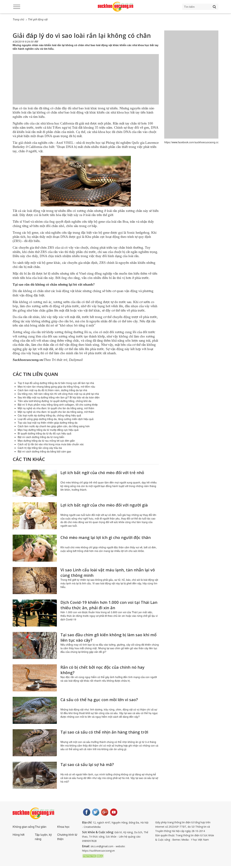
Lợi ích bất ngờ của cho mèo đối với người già (104, 505)
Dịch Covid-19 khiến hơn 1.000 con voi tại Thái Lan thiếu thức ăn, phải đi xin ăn (108, 604)
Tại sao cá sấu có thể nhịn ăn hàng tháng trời (104, 732)
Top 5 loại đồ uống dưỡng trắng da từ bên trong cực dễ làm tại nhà (56, 383)
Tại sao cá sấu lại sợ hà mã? (87, 764)
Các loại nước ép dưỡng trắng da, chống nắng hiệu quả (49, 415)
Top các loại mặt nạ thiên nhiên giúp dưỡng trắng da (47, 422)
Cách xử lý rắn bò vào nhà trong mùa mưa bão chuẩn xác (51, 444)
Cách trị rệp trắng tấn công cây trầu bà (40, 448)
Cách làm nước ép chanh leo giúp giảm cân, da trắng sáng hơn (54, 426)
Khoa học (63, 827)
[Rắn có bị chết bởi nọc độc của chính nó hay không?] (35, 677)
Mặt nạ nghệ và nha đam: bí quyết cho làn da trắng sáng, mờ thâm (56, 408)
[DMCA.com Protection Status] (93, 855)
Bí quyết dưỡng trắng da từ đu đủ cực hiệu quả (44, 433)
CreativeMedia (92, 827)
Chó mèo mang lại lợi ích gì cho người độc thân (105, 537)
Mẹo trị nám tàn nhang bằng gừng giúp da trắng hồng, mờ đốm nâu (56, 386)
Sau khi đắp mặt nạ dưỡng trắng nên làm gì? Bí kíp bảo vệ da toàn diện (59, 397)
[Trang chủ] (115, 7)
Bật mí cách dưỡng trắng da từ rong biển (41, 437)
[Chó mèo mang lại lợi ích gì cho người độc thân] (35, 548)
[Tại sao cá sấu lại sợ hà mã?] (35, 775)
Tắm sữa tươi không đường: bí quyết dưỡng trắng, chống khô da (54, 401)
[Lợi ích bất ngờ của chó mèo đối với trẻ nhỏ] (35, 483)
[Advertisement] (86, 83)
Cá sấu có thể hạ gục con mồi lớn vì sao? (99, 699)
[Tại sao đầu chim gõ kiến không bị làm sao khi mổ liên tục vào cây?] (35, 645)
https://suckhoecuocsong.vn (98, 850)
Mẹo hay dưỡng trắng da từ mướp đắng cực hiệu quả (48, 430)
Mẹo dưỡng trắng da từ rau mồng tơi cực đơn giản (46, 440)
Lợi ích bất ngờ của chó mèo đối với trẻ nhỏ (102, 472)
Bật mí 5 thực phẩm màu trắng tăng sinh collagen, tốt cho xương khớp (58, 404)
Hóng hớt (18, 834)
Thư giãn (40, 827)
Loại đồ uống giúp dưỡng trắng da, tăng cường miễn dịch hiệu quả (55, 419)
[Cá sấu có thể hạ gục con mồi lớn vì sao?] (35, 710)
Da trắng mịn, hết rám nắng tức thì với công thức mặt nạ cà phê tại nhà (58, 394)
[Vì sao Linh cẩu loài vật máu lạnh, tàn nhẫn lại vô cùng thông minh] (35, 580)
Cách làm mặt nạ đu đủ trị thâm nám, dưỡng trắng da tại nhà (52, 390)
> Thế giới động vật (37, 19)
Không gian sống (23, 827)
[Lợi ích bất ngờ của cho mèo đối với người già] (35, 515)
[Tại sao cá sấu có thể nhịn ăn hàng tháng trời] (35, 742)
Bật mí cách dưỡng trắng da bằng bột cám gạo (44, 451)
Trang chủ (18, 19)
